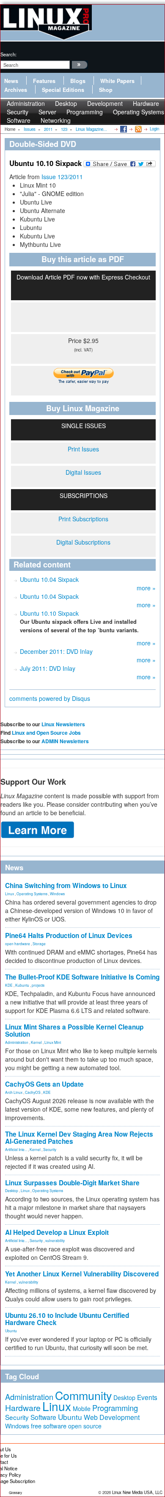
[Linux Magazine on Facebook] (123, 129)
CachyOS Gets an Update (44, 1084)
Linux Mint (52, 1042)
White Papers (117, 81)
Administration (16, 1042)
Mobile (82, 1408)
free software (48, 1425)
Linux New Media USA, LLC (137, 1492)
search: (8, 54)
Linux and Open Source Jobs (46, 732)
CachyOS (33, 1092)
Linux (9, 893)
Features (44, 81)
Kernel (36, 1042)
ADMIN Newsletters (65, 741)
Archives (15, 90)
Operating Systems (138, 112)
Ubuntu (11, 1330)
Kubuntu (22, 985)
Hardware (23, 1408)
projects (38, 985)
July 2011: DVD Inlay (47, 668)
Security (49, 1149)
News (11, 81)
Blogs (77, 81)
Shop (106, 90)
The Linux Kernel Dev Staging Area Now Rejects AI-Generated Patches (79, 1137)
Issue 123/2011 (62, 176)
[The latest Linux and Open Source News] (138, 129)
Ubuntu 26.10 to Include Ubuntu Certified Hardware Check (67, 1319)
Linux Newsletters (63, 724)
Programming (84, 112)
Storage (39, 943)
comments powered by (49, 698)
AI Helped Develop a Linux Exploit (57, 1232)
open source (85, 1426)
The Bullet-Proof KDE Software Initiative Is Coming (82, 977)
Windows (57, 893)
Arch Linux (13, 1092)
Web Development (112, 1417)
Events (147, 1397)
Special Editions (63, 90)
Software (18, 120)
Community (83, 1395)
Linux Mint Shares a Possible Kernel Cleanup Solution (74, 1030)
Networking (56, 120)
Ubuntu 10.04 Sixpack (49, 579)
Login (154, 129)
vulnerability (55, 1240)
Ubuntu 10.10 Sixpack (49, 613)
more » (146, 588)
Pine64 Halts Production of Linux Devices (68, 935)
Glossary (15, 1492)
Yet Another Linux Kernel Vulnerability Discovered (82, 1273)
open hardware (17, 943)
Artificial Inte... (16, 1149)
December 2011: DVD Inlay (56, 651)
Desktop (11, 1190)
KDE (9, 985)
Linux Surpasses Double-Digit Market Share (72, 1182)
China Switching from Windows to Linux (66, 885)
